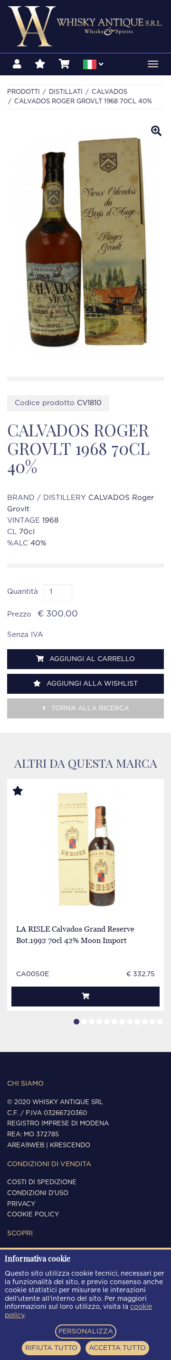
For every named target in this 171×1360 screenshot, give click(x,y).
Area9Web (25, 1145)
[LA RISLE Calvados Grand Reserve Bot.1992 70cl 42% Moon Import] (85, 849)
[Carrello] (64, 64)
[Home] (85, 26)
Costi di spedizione (41, 1182)
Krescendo (70, 1145)
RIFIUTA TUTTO (51, 1348)
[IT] (93, 65)
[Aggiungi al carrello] (85, 996)
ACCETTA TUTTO (117, 1348)
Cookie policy (33, 1215)
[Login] (17, 64)
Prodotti (23, 92)
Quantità (22, 591)
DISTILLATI (66, 92)
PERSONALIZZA (85, 1331)
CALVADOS (109, 92)
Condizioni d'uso (37, 1193)
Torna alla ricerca (89, 708)
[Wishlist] (40, 64)
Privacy (21, 1204)
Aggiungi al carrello (91, 659)
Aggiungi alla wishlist (91, 683)
